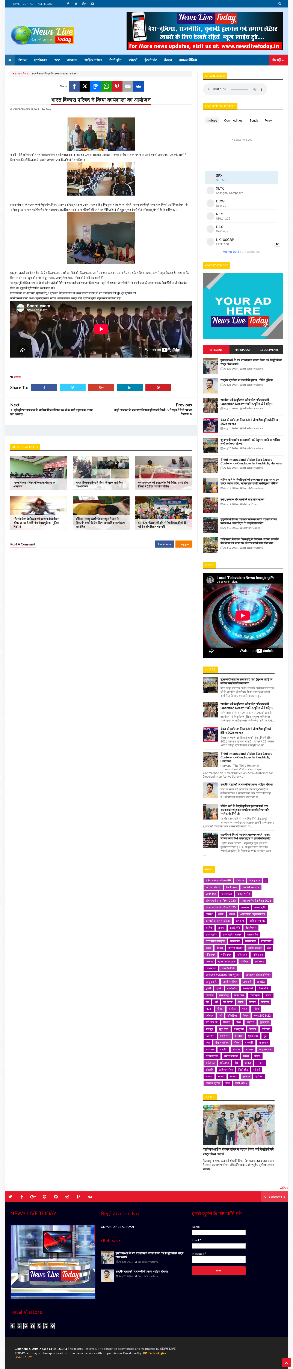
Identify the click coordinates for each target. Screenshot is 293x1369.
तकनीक (210, 995)
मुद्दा (265, 1036)
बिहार (238, 1022)
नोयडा (220, 1008)
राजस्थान (263, 1042)
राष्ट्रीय (223, 1049)
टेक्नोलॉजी (248, 988)
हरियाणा (259, 1076)
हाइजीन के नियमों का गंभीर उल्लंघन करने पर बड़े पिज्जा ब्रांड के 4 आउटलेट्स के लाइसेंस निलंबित (249, 521)
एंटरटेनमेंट (266, 941)
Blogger (184, 544)
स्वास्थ (221, 1076)
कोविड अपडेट (254, 948)
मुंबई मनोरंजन (221, 1042)
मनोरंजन (266, 1029)
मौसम (237, 1042)
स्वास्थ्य (233, 1076)
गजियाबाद (210, 954)
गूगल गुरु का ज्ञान (226, 961)
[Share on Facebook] (44, 387)
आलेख (209, 927)
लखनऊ (249, 1049)
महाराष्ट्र (210, 1036)
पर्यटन (256, 1008)
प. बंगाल (233, 1008)
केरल (208, 948)
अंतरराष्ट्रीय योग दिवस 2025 (221, 907)
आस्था (221, 927)
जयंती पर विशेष (230, 981)
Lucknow (231, 887)
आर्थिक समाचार (257, 920)
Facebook (164, 544)
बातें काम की (211, 1022)
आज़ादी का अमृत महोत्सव (218, 920)
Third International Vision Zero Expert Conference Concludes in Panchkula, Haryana (251, 461)
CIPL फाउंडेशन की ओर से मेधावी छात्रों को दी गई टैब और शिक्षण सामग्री (162, 524)
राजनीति (249, 1042)
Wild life (211, 893)
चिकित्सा (245, 961)
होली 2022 (241, 1083)
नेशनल (252, 1002)
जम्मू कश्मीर (211, 981)
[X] (85, 86)
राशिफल (210, 1049)
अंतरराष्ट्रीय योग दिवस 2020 (221, 900)
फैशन (245, 1015)
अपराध (209, 914)
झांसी (219, 988)
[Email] (127, 86)
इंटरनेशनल (251, 927)
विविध (246, 1056)
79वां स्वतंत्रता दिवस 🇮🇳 (218, 880)
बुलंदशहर (264, 1022)
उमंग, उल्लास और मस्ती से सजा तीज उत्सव (242, 499)
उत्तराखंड (235, 941)
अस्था (232, 914)
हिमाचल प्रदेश (213, 1083)
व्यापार (257, 1056)
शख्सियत (210, 1063)
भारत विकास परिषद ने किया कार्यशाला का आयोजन (101, 99)
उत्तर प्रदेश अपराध (232, 934)
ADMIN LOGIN (46, 3)
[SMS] (95, 86)
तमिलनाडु (224, 995)
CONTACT (29, 3)
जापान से (247, 981)
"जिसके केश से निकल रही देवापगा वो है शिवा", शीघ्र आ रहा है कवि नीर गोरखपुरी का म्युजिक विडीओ (36, 522)
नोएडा (208, 1008)
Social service (251, 887)
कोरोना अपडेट (235, 948)
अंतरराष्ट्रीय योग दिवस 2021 (256, 900)
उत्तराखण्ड (250, 941)
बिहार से (250, 1022)
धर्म (216, 1002)
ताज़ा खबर (239, 995)
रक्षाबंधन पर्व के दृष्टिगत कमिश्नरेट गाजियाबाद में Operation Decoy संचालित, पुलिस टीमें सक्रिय (247, 401)
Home (16, 73)
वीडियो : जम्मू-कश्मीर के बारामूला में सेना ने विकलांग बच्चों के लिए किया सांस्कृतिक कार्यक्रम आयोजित (100, 522)
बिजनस (226, 1022)
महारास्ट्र (225, 1036)
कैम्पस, (48, 109)
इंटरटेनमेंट (235, 927)
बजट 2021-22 (262, 1015)
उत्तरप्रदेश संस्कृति (215, 941)
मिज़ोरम (239, 1036)
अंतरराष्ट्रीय (243, 893)
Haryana (254, 880)
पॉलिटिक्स (232, 1015)
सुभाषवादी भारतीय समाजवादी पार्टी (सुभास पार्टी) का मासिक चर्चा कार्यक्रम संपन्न (246, 681)
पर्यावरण (209, 1015)
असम (221, 914)
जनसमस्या (211, 968)
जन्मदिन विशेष (228, 968)
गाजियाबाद (226, 954)
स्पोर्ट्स (256, 1069)
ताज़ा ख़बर (255, 995)
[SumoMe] (138, 86)
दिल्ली (268, 995)
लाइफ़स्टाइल (212, 1056)
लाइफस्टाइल (265, 1049)
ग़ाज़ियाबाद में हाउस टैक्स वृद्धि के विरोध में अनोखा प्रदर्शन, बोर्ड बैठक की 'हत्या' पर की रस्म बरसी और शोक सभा (250, 541)
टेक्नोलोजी (263, 988)
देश (207, 1002)
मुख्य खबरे (253, 1036)
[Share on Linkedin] (130, 387)
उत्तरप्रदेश (252, 934)
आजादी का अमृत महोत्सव (252, 914)
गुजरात (209, 961)
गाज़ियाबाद (242, 954)
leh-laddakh (213, 887)
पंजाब (244, 1008)
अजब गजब (226, 893)
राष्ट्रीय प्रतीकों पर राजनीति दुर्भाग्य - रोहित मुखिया (247, 380)
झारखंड (261, 981)
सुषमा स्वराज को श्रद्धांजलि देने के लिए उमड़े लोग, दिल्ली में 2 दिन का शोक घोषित (163, 484)
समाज (248, 1063)
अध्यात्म (245, 907)
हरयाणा (246, 1076)
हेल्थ (227, 1083)
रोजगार (236, 1049)
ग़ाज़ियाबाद (258, 954)
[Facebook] (74, 86)
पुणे (220, 1015)
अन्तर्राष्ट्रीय (260, 907)
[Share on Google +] (101, 387)
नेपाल (240, 1002)
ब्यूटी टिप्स (223, 1029)
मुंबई (208, 1042)
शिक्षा (236, 1063)
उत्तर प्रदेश (211, 934)
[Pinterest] (117, 86)
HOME (16, 3)
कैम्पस (25, 73)
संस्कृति (209, 1069)
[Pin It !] (158, 387)
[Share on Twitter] (73, 387)
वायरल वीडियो (231, 1056)
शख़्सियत (224, 1063)
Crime (240, 880)
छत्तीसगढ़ (259, 961)
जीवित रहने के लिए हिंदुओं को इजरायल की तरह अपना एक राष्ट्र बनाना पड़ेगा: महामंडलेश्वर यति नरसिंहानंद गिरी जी (250, 481)
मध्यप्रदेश (239, 1029)
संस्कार (260, 1063)
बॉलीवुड (209, 1029)
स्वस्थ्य (209, 1076)
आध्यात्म (240, 920)
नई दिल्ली (228, 1002)
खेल (269, 948)
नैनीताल (265, 1002)
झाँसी (208, 988)
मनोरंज (252, 1029)
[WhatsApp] (106, 86)
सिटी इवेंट (243, 1069)
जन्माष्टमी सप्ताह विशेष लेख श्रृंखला (223, 975)
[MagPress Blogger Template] (42, 31)
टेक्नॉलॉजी (232, 988)
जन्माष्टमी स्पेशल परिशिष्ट (258, 975)
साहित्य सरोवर (226, 1069)
